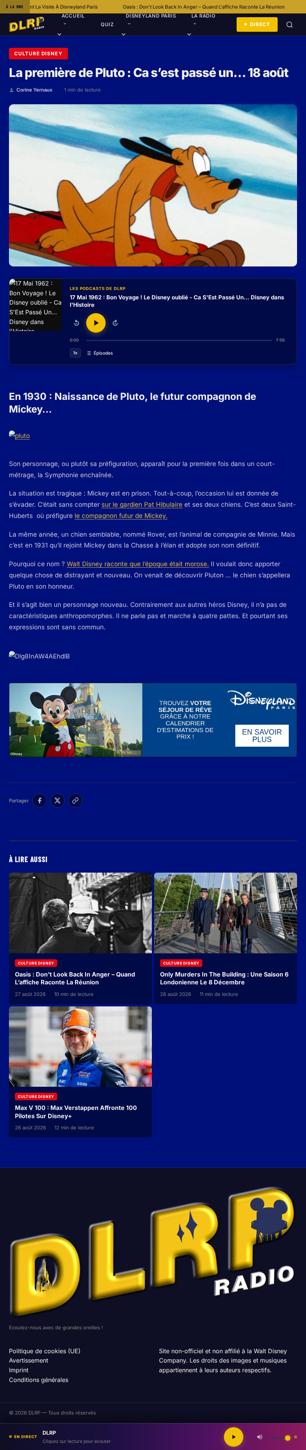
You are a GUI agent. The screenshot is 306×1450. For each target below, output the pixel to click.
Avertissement (28, 1360)
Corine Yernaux (34, 90)
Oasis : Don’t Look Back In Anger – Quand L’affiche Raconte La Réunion (138, 7)
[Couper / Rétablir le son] (259, 1436)
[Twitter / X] (57, 800)
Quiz (107, 24)
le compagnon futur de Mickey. (121, 515)
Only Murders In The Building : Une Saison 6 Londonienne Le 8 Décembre (224, 978)
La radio (203, 16)
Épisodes (103, 353)
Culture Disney (38, 53)
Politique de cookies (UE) (45, 1351)
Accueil (73, 16)
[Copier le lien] (75, 800)
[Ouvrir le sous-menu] (59, 35)
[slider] (179, 340)
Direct (260, 24)
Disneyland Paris (151, 16)
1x (75, 352)
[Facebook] (39, 800)
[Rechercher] (289, 24)
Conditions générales (38, 1379)
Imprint (18, 1370)
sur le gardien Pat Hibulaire (142, 504)
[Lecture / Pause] (96, 323)
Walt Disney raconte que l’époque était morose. (138, 564)
